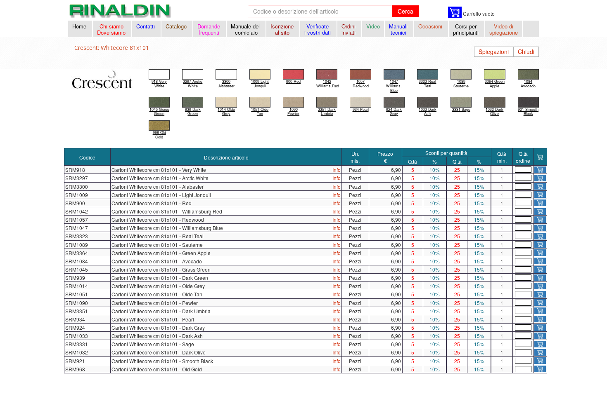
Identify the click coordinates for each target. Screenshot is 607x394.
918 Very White (159, 84)
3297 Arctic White (192, 84)
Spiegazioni (494, 51)
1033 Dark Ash (427, 111)
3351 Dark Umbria (327, 111)
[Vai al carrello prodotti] (455, 12)
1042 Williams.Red (327, 84)
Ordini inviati (349, 29)
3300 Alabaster (226, 84)
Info (336, 169)
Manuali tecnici (399, 29)
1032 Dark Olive (494, 111)
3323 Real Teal (427, 84)
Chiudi (526, 51)
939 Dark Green (193, 111)
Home (80, 26)
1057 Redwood (361, 84)
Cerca (405, 11)
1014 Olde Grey (226, 111)
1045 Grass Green (159, 111)
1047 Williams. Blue (394, 86)
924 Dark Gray (394, 111)
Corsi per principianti (466, 29)
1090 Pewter (293, 111)
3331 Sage (461, 109)
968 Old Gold (159, 135)
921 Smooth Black (528, 111)
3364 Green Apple (495, 84)
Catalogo (177, 26)
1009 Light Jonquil (260, 84)
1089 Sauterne (461, 84)
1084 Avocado (528, 84)
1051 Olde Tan (259, 111)
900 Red (293, 81)
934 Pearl (361, 109)
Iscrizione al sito (282, 29)
